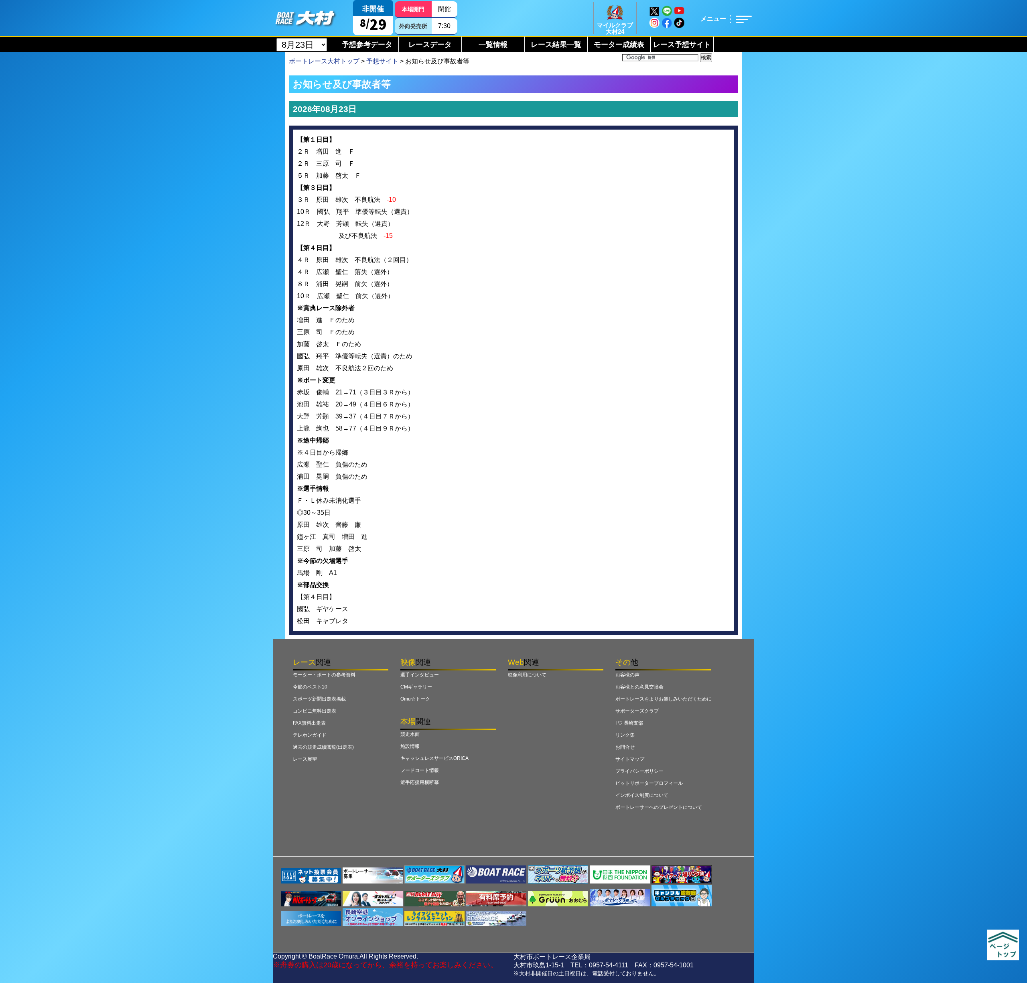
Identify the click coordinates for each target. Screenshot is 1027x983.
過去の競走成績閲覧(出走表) (323, 747)
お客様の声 (627, 675)
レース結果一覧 (556, 45)
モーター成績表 (619, 45)
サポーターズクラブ (637, 711)
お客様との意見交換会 (639, 687)
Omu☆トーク (415, 699)
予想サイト (382, 61)
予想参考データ (367, 45)
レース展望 (305, 759)
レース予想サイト (682, 45)
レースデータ (430, 45)
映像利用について (527, 675)
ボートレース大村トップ (324, 61)
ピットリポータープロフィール (649, 783)
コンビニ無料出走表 (314, 711)
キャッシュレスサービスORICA (434, 758)
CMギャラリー (416, 687)
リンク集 (625, 735)
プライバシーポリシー (639, 771)
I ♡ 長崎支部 (629, 723)
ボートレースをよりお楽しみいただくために (663, 699)
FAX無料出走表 (309, 723)
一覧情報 (493, 45)
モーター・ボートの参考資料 (324, 675)
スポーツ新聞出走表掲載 (319, 699)
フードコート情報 (419, 770)
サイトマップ (629, 759)
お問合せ (625, 747)
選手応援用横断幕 (419, 782)
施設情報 (410, 746)
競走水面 (410, 734)
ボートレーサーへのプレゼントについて (658, 807)
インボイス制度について (641, 795)
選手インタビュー (419, 675)
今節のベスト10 (310, 687)
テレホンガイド (310, 735)
